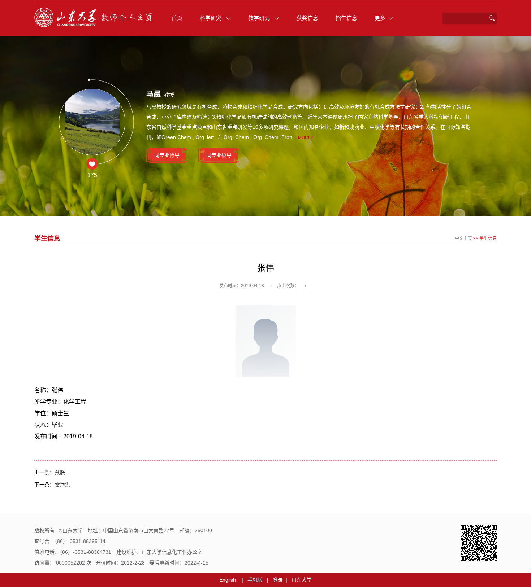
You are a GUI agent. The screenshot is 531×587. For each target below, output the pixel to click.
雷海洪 (62, 484)
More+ (306, 137)
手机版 (255, 580)
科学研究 (211, 18)
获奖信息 (307, 18)
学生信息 (488, 238)
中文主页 (463, 238)
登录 (278, 580)
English (227, 580)
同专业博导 (167, 155)
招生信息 (346, 18)
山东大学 (302, 580)
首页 (177, 18)
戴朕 (60, 472)
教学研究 (259, 18)
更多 (380, 18)
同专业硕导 (219, 155)
